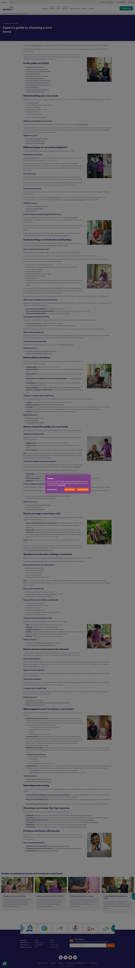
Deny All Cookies (70, 489)
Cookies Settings (52, 489)
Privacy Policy (61, 485)
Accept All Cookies (82, 489)
